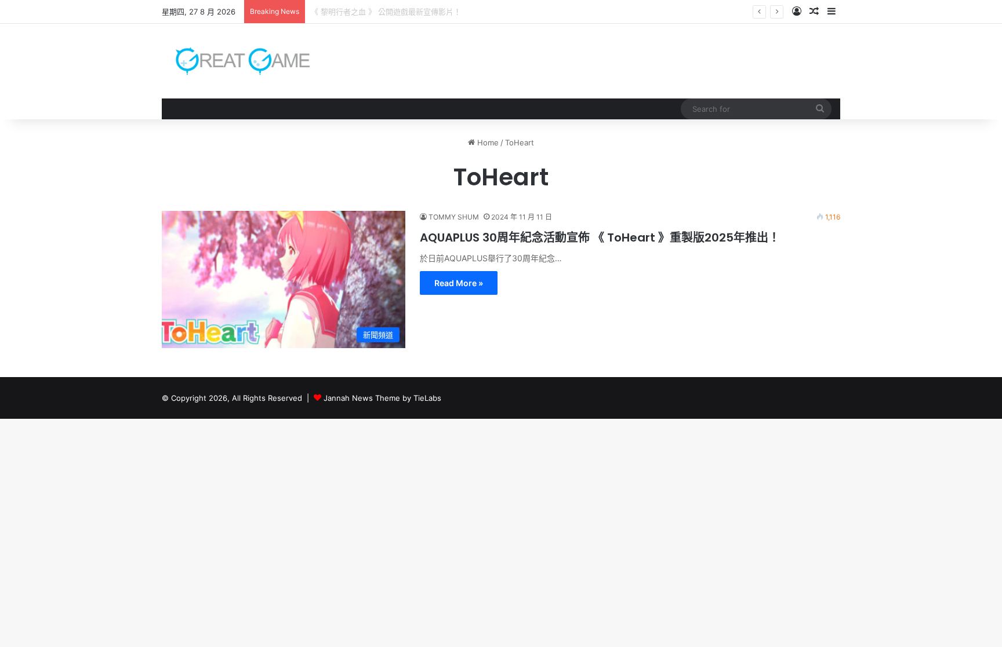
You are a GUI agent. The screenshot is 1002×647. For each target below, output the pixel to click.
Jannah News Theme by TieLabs (382, 398)
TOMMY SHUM (454, 217)
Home (487, 142)
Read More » (458, 283)
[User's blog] (236, 61)
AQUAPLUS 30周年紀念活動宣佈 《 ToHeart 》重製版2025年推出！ (600, 237)
